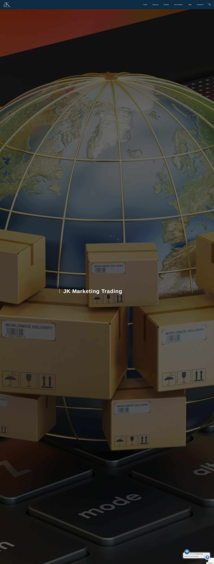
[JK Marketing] (6, 5)
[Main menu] (209, 4)
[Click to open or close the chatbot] (207, 557)
